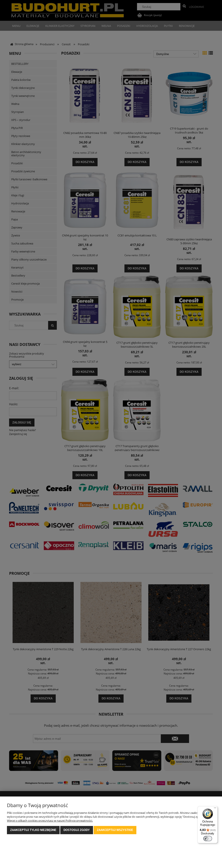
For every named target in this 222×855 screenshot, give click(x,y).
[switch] (207, 838)
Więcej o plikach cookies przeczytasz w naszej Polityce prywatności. (50, 820)
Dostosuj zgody (77, 830)
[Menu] (215, 808)
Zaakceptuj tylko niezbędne (33, 830)
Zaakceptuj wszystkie (115, 830)
